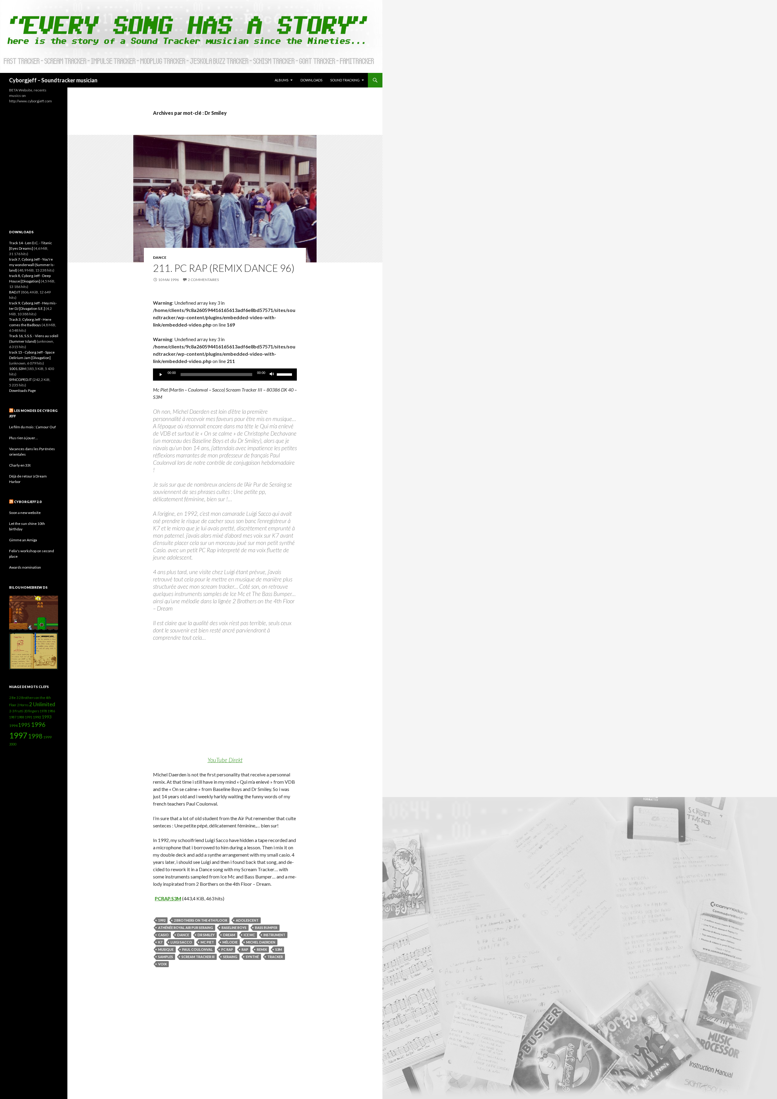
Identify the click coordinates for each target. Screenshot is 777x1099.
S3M (278, 949)
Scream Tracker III (198, 957)
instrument (274, 935)
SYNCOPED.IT (20, 379)
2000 (12, 744)
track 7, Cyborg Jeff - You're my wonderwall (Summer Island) (32, 264)
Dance (159, 257)
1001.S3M (17, 368)
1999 (47, 737)
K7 (160, 942)
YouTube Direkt (225, 759)
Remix (262, 949)
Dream (229, 935)
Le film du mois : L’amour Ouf (32, 427)
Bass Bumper (266, 928)
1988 (20, 717)
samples (165, 957)
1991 (28, 717)
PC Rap (227, 949)
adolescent (247, 920)
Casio (163, 935)
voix (162, 964)
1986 (51, 711)
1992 (161, 920)
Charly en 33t (20, 465)
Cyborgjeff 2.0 (27, 502)
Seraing (230, 957)
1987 (12, 717)
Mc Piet (207, 942)
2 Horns (23, 705)
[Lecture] (161, 374)
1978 (43, 711)
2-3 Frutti (16, 711)
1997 (18, 735)
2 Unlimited (42, 704)
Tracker (275, 957)
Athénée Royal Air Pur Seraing (185, 928)
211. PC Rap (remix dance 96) (223, 268)
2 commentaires (203, 279)
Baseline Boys (234, 928)
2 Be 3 (13, 698)
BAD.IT (14, 292)
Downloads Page (22, 390)
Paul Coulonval (197, 949)
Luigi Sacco (181, 942)
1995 (24, 725)
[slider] (285, 373)
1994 (13, 725)
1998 (35, 736)
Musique (166, 949)
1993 (47, 716)
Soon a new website (25, 512)
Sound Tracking (345, 80)
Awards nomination (25, 567)
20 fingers (31, 711)
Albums (281, 80)
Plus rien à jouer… (23, 438)
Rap (245, 949)
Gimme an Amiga (23, 540)
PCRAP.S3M (168, 898)
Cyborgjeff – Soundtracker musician (53, 80)
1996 (38, 724)
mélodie (230, 942)
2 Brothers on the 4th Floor (200, 920)
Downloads (311, 80)
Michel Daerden (260, 942)
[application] (225, 374)
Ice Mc (249, 935)
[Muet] (272, 374)
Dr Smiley (206, 935)
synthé (252, 957)
